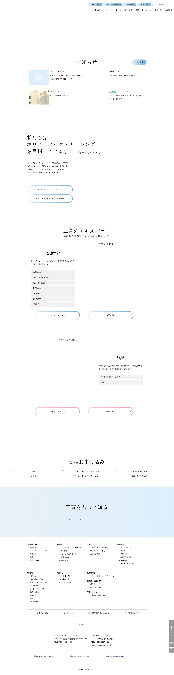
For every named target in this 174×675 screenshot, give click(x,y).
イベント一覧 (65, 576)
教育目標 (33, 554)
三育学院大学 (20, 6)
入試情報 (168, 10)
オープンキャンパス (37, 589)
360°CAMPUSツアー (128, 557)
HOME (97, 10)
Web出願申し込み (36, 579)
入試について (34, 576)
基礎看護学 (37, 272)
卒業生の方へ (129, 4)
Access (76, 635)
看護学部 (139, 10)
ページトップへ (171, 672)
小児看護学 (37, 288)
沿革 (31, 557)
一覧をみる (139, 62)
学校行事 (123, 554)
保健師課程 (64, 560)
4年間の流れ (64, 557)
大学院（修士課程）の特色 (100, 547)
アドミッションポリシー (39, 582)
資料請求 (33, 595)
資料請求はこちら (172, 630)
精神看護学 (37, 299)
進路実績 (123, 560)
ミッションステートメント (39, 551)
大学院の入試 (95, 554)
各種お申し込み (96, 587)
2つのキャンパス (126, 547)
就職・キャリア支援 (127, 563)
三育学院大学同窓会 (97, 595)
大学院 (148, 10)
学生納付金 (34, 586)
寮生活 (122, 551)
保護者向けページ (96, 584)
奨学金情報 (34, 602)
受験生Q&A (34, 598)
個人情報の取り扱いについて (98, 613)
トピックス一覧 (65, 582)
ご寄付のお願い (144, 4)
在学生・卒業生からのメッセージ (102, 576)
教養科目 (36, 304)
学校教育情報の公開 (131, 613)
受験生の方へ (95, 4)
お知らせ (107, 10)
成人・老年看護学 (39, 283)
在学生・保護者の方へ (112, 4)
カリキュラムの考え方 (68, 554)
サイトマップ (68, 613)
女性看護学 (37, 293)
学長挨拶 (33, 547)
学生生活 (158, 10)
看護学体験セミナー (37, 592)
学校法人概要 (34, 560)
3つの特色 (63, 551)
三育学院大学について (123, 10)
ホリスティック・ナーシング (70, 547)
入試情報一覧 (65, 579)
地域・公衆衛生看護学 (41, 277)
